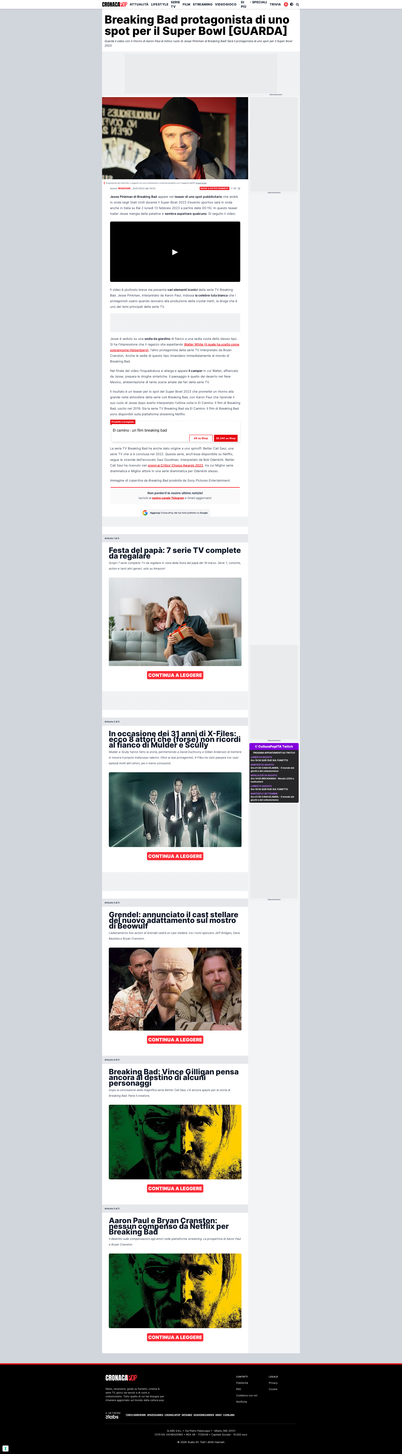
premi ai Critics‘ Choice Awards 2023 (175, 465)
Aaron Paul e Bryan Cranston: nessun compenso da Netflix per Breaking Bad (169, 1226)
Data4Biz (187, 1414)
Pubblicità (242, 1382)
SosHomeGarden (203, 1414)
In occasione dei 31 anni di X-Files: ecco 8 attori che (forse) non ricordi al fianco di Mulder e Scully (175, 739)
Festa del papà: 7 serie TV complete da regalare (175, 553)
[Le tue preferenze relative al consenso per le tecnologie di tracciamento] (5, 1448)
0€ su (201, 438)
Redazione (124, 188)
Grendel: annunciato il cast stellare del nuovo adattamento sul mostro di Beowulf (173, 920)
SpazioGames (155, 1414)
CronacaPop (172, 1414)
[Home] (114, 4)
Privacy (273, 1382)
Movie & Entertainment (214, 188)
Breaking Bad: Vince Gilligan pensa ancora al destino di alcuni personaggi (174, 1077)
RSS (238, 1389)
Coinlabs (228, 1414)
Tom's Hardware (136, 1414)
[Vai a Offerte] (285, 4)
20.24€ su (226, 438)
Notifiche (241, 1401)
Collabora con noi (246, 1395)
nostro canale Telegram (168, 498)
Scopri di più (201, 183)
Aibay (218, 1414)
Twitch (287, 746)
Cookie (273, 1389)
